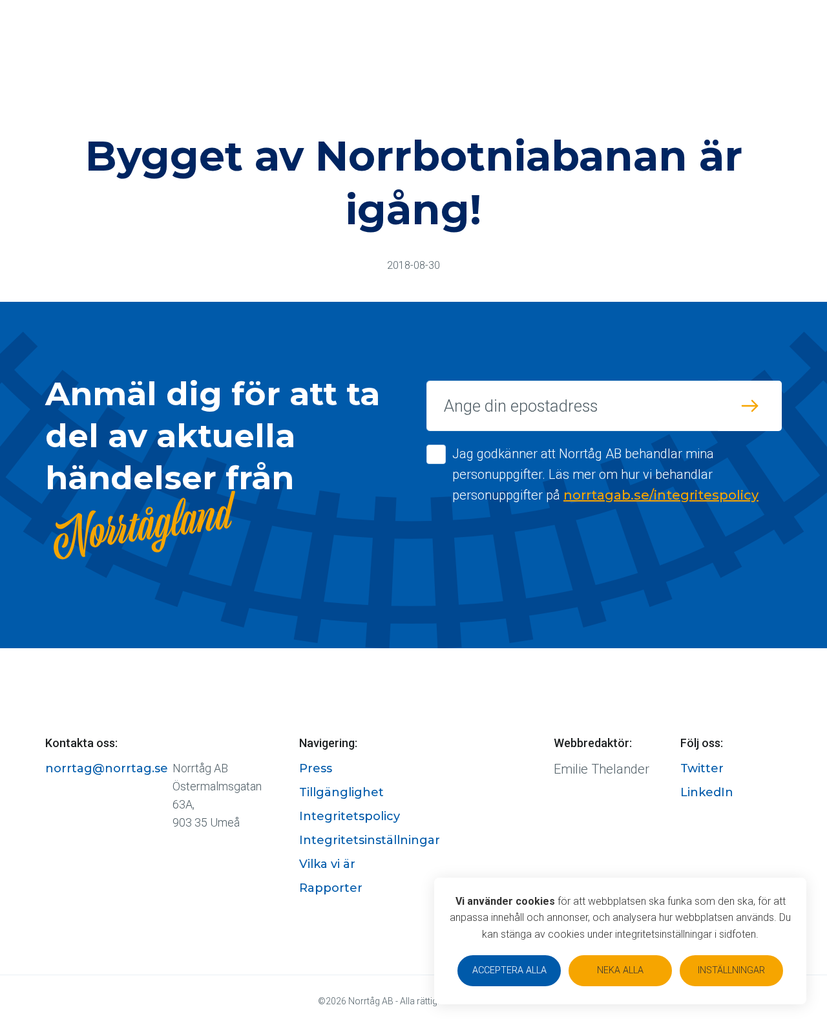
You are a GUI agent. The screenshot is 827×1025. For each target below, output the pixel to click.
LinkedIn (706, 792)
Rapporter (330, 888)
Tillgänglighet (341, 792)
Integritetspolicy (349, 816)
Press (315, 768)
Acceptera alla (509, 970)
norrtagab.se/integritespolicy (661, 495)
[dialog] (620, 941)
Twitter (702, 768)
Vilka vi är (327, 864)
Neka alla (620, 970)
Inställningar (731, 970)
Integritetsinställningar (369, 840)
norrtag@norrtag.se (106, 768)
